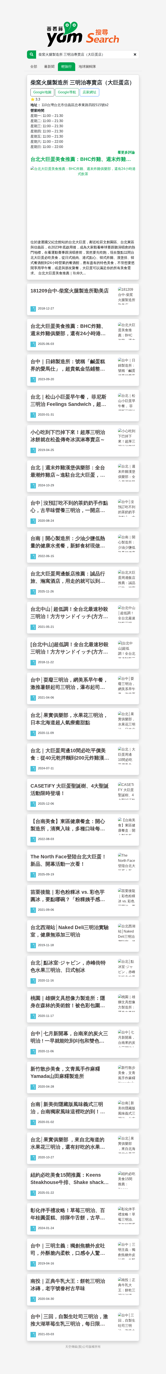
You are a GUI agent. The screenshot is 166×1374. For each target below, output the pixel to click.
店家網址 (89, 92)
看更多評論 (126, 152)
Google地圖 (42, 92)
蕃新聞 (49, 66)
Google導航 (67, 92)
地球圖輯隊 (87, 66)
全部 (33, 66)
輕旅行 (66, 66)
